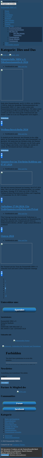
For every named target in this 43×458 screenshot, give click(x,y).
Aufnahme (8, 16)
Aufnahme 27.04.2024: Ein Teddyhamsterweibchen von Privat (19, 208)
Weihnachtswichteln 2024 (14, 129)
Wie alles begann (19, 33)
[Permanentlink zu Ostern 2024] (16, 263)
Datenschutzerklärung (12, 437)
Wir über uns (13, 31)
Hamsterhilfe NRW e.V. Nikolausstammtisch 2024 (14, 60)
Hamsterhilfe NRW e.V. (9, 7)
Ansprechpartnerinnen (16, 30)
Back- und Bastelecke (12, 419)
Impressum (8, 436)
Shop (6, 43)
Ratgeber (8, 18)
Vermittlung (9, 15)
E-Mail (4, 376)
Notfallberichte (10, 428)
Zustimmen (5, 455)
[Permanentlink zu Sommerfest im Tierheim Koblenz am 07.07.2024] (16, 184)
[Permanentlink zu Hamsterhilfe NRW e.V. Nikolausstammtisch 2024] (12, 100)
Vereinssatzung (14, 37)
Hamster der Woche (11, 426)
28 (6, 296)
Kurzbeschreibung (15, 28)
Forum (7, 13)
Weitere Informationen (18, 455)
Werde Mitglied (14, 39)
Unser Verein (9, 26)
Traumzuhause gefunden (13, 432)
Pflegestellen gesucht (12, 45)
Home (7, 11)
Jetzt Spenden (9, 20)
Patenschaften (9, 22)
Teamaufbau (17, 35)
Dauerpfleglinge (10, 421)
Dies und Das (22, 66)
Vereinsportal (13, 41)
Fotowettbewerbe (10, 425)
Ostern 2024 (7, 236)
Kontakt (7, 24)
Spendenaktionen (10, 430)
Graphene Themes (19, 445)
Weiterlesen (4, 118)
